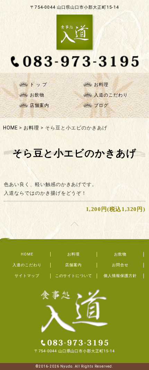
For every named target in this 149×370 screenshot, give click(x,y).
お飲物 (37, 95)
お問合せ (120, 265)
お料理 (101, 84)
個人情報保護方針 (120, 276)
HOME (27, 254)
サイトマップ (27, 276)
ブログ (101, 105)
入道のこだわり (111, 95)
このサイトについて (74, 276)
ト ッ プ (38, 84)
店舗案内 (39, 105)
